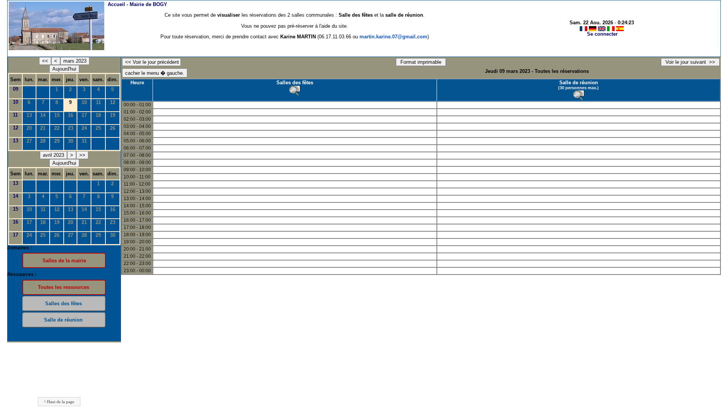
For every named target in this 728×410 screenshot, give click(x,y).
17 (84, 115)
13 (29, 115)
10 (15, 102)
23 (70, 128)
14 (43, 115)
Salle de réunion (578, 82)
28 (43, 141)
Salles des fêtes (294, 82)
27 (29, 141)
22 (57, 128)
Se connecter (602, 34)
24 (84, 128)
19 (112, 115)
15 (57, 115)
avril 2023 (53, 155)
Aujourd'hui (64, 69)
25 (98, 128)
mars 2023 (74, 61)
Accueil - (137, 4)
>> (82, 155)
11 (98, 102)
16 (70, 115)
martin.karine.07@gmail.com (393, 36)
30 (70, 141)
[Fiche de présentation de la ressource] (295, 90)
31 (84, 141)
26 (112, 128)
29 (57, 141)
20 (29, 128)
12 (112, 102)
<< (45, 61)
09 (15, 89)
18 (98, 115)
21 (43, 128)
